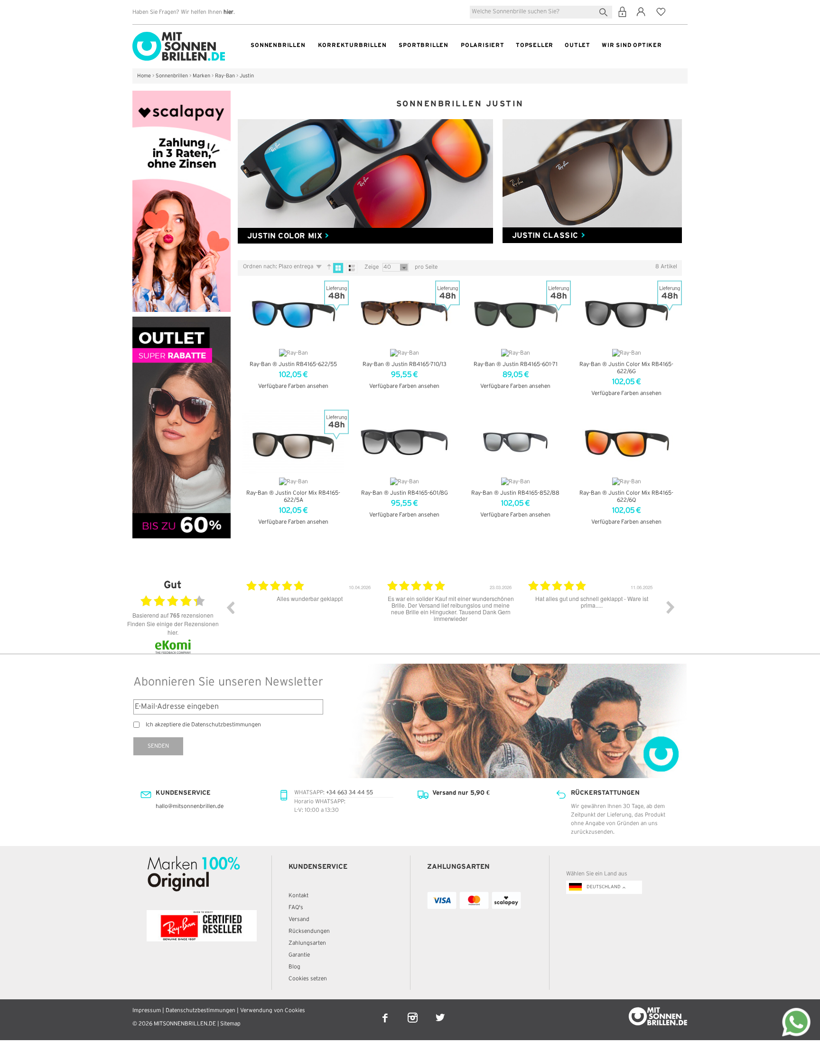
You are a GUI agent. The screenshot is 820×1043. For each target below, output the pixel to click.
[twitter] (440, 1011)
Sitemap (230, 1023)
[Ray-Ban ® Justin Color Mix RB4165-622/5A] (293, 442)
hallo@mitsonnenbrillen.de (190, 806)
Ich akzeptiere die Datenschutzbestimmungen (203, 724)
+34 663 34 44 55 (349, 792)
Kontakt (298, 895)
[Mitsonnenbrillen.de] (178, 35)
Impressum (146, 1010)
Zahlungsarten (307, 943)
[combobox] (541, 12)
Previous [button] (230, 607)
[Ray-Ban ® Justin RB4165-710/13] (404, 313)
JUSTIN (288, 235)
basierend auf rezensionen (173, 615)
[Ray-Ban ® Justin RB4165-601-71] (515, 313)
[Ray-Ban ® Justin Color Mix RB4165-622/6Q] (626, 442)
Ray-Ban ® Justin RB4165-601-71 (516, 364)
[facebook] (386, 1011)
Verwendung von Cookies (272, 1010)
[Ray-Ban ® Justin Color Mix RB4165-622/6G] (626, 313)
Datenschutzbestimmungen (200, 1010)
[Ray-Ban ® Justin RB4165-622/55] (293, 313)
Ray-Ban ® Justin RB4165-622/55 (293, 364)
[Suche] (605, 11)
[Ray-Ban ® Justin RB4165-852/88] (515, 442)
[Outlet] (181, 320)
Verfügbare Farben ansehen (293, 386)
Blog (294, 966)
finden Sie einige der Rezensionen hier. (173, 628)
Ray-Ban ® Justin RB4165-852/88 (515, 493)
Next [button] (670, 607)
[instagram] (413, 1011)
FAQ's (296, 907)
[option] (309, 614)
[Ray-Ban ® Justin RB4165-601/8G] (404, 442)
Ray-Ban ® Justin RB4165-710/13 (405, 364)
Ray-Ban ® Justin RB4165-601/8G (404, 493)
